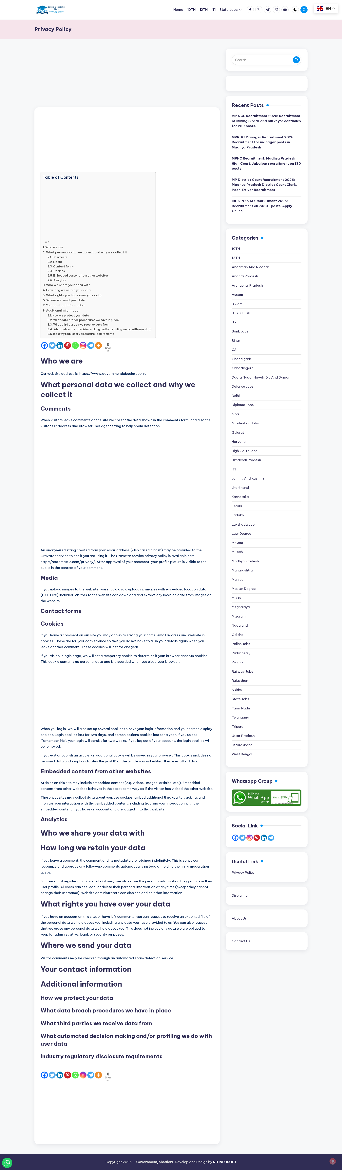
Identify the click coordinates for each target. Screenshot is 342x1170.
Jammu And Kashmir (248, 478)
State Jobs (240, 699)
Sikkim (237, 690)
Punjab (237, 662)
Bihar (236, 340)
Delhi (236, 396)
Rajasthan (240, 681)
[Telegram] (90, 345)
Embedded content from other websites (80, 275)
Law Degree (241, 534)
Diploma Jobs (243, 405)
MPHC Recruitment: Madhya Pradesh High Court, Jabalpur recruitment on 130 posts (266, 163)
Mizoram (239, 616)
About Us (239, 918)
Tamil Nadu (241, 708)
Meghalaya (241, 607)
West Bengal (242, 754)
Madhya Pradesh (245, 561)
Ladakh (238, 515)
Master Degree (244, 589)
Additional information (63, 310)
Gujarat (238, 432)
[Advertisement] (127, 78)
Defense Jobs (243, 386)
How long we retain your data (68, 290)
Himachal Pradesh (246, 460)
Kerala (237, 506)
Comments (59, 257)
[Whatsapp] (75, 345)
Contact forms (63, 266)
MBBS (236, 598)
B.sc (235, 322)
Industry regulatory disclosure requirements (83, 334)
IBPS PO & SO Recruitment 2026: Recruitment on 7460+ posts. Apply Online (262, 206)
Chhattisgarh (243, 368)
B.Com (237, 304)
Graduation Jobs (245, 423)
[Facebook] (44, 345)
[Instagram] (83, 345)
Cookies (59, 271)
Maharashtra (242, 570)
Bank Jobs (240, 331)
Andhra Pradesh (245, 276)
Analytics (59, 280)
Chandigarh (241, 359)
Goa (235, 414)
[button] (296, 60)
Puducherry (241, 653)
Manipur (238, 579)
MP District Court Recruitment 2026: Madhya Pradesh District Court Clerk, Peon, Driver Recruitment (264, 185)
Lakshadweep (243, 524)
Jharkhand (240, 487)
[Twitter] (52, 345)
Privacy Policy (243, 873)
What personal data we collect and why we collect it (86, 252)
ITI (234, 469)
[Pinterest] (67, 345)
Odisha (237, 635)
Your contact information (65, 305)
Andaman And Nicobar (250, 267)
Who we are (54, 247)
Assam (237, 295)
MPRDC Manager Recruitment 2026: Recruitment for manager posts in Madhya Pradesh (263, 142)
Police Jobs (241, 644)
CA (234, 350)
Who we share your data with (68, 285)
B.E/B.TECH (241, 313)
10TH (236, 248)
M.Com (237, 543)
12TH (236, 258)
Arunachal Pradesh (247, 285)
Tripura (237, 726)
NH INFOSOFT (225, 1162)
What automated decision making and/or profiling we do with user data (102, 329)
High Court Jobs (244, 451)
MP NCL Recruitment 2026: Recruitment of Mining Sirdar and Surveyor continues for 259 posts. (266, 121)
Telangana (240, 717)
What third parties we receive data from (81, 324)
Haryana (239, 442)
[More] (98, 345)
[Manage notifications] (333, 1161)
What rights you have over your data (74, 295)
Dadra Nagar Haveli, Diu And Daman (261, 377)
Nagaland (240, 625)
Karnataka (240, 497)
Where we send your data (65, 300)
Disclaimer (240, 895)
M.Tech (237, 552)
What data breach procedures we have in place (86, 320)
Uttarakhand (242, 745)
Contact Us (241, 941)
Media (57, 262)
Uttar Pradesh (243, 736)
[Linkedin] (59, 345)
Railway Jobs (242, 671)
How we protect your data (70, 315)
